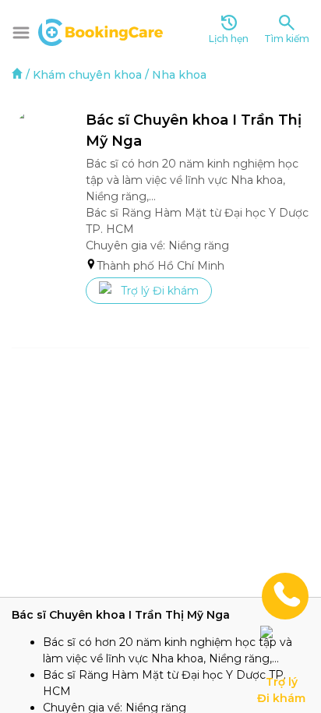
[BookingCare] (100, 30)
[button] (21, 32)
